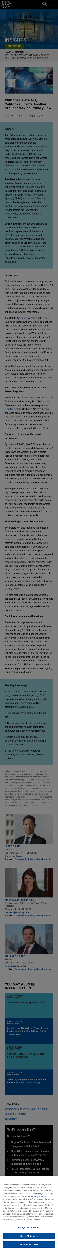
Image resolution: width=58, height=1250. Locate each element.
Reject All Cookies (29, 1236)
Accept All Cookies (29, 1244)
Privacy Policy (37, 1196)
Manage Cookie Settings (29, 1227)
